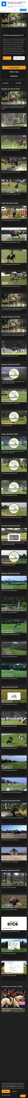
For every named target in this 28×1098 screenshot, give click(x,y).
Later (15, 10)
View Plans (7, 58)
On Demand (14, 67)
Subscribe (23, 10)
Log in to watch (19, 58)
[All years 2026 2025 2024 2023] (7, 83)
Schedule (14, 76)
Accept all (5, 1091)
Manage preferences (6, 1095)
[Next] (24, 1000)
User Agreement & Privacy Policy (17, 1088)
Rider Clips (14, 72)
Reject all (14, 1091)
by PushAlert (4, 11)
